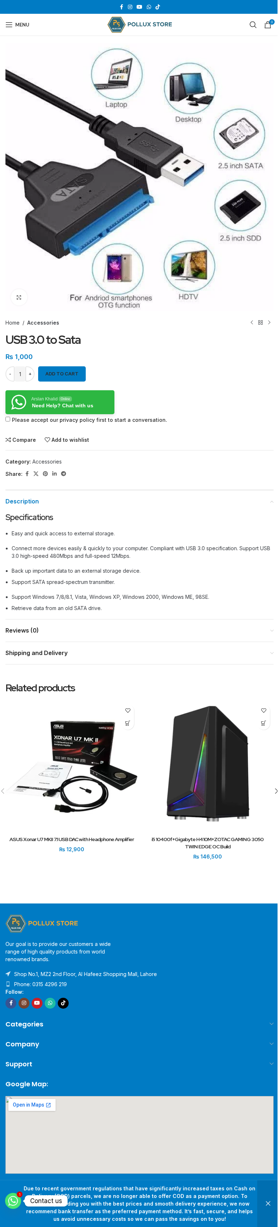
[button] (127, 723)
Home (12, 323)
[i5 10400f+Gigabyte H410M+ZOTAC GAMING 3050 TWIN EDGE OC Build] (207, 767)
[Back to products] (260, 322)
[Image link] (41, 923)
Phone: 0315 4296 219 (40, 984)
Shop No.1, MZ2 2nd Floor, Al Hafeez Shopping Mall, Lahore (85, 974)
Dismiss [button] (268, 1203)
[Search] (253, 24)
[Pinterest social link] (45, 474)
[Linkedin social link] (54, 474)
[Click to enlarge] (19, 297)
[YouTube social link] (139, 7)
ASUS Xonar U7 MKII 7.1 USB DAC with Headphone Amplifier (71, 839)
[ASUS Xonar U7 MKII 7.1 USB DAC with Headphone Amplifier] (71, 767)
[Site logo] (139, 24)
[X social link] (36, 474)
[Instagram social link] (130, 7)
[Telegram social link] (63, 474)
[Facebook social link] (121, 7)
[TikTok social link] (157, 7)
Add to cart (61, 373)
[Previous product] (251, 322)
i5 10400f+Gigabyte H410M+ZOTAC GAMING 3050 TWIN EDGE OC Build (207, 843)
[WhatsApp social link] (149, 7)
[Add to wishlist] (127, 710)
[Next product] (269, 322)
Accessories (43, 323)
